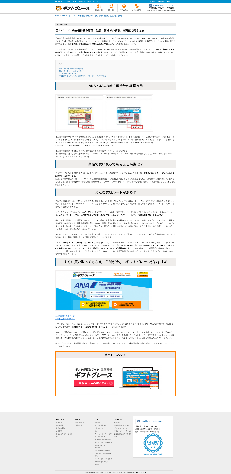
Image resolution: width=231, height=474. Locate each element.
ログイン (171, 1)
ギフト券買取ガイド (101, 425)
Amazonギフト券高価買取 (103, 439)
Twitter (97, 465)
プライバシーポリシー (121, 428)
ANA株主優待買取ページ (65, 319)
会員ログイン (79, 422)
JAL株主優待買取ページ (65, 316)
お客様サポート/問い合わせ (163, 5)
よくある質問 (136, 10)
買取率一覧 (99, 10)
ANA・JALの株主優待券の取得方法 (71, 69)
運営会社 (153, 1)
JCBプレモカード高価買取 (103, 459)
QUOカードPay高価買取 (103, 450)
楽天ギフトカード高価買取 (103, 442)
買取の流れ (111, 10)
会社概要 (59, 431)
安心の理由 (124, 10)
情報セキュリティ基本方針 (122, 431)
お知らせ (97, 422)
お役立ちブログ (100, 428)
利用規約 (162, 1)
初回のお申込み (61, 428)
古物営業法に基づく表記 (122, 425)
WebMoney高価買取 (101, 462)
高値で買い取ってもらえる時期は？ (71, 71)
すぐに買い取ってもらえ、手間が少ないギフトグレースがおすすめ (82, 76)
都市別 (97, 431)
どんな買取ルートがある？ (68, 73)
